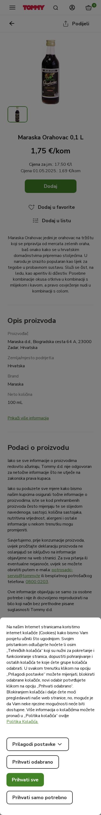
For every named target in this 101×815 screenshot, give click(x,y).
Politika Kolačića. (22, 722)
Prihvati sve (25, 780)
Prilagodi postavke (33, 744)
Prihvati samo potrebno (39, 797)
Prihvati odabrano (32, 762)
